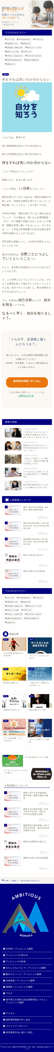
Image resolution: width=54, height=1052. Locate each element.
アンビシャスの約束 (16, 961)
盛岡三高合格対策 (14, 60)
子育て (27, 52)
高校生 (11, 64)
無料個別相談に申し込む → (27, 382)
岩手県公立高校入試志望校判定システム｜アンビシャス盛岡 (27, 1001)
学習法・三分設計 (14, 56)
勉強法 (26, 43)
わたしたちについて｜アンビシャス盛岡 (26, 968)
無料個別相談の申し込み (18, 1019)
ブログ (10, 39)
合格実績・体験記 (14, 47)
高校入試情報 (32, 60)
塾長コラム (13, 52)
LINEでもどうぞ (25, 396)
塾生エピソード (34, 47)
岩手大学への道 (34, 56)
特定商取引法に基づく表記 (19, 1032)
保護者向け (12, 43)
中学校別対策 (24, 39)
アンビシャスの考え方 (17, 955)
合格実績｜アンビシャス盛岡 (20, 980)
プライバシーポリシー (17, 1026)
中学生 (39, 39)
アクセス (10, 1013)
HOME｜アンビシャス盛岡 (19, 949)
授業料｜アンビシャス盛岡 (19, 987)
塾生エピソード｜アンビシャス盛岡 (23, 974)
